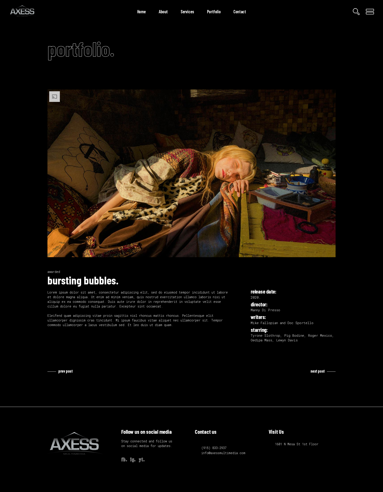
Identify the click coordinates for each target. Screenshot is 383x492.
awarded (53, 272)
